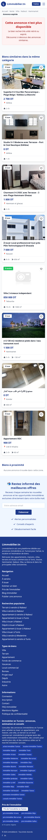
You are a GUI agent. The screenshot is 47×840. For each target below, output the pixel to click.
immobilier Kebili (23, 787)
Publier (36, 4)
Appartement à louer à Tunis (15, 618)
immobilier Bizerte (9, 766)
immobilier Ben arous (28, 758)
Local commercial (10, 667)
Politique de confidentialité (14, 714)
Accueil (5, 11)
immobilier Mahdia (25, 775)
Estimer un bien (9, 586)
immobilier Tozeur (27, 791)
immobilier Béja (8, 787)
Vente (12, 11)
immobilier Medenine (10, 758)
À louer (5, 582)
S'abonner (24, 512)
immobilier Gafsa (26, 779)
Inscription (7, 699)
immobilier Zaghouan (27, 770)
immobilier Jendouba (10, 779)
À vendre (6, 579)
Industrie (6, 681)
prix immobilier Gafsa (28, 821)
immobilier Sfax (26, 762)
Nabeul (24, 11)
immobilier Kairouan (10, 770)
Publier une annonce (12, 596)
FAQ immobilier (9, 706)
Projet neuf (7, 674)
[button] (41, 67)
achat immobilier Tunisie (11, 746)
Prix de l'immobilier (11, 589)
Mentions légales (10, 710)
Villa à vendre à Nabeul (13, 611)
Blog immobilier (9, 593)
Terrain (5, 653)
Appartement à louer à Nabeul (16, 628)
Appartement (8, 657)
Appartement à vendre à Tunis (16, 639)
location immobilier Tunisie (32, 746)
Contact (5, 703)
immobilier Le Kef (9, 783)
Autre (4, 685)
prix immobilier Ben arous (12, 817)
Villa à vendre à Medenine (14, 635)
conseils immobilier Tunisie (12, 799)
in (5, 835)
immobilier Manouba (10, 762)
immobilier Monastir (26, 766)
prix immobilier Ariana (11, 813)
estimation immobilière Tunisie (13, 795)
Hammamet (33, 11)
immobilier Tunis (24, 750)
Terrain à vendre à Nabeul (14, 607)
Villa (17, 11)
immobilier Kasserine (25, 783)
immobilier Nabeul (9, 750)
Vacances (6, 664)
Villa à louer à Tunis (11, 632)
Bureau (5, 671)
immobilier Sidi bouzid (10, 791)
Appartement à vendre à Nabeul (17, 614)
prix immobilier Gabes (10, 821)
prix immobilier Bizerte (32, 817)
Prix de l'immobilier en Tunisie (15, 809)
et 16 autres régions (9, 825)
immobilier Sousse (25, 754)
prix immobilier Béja (29, 813)
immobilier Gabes (9, 775)
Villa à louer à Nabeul (12, 621)
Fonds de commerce (11, 660)
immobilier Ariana (9, 754)
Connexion (7, 696)
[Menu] (43, 4)
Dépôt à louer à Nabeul (13, 625)
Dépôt (5, 678)
